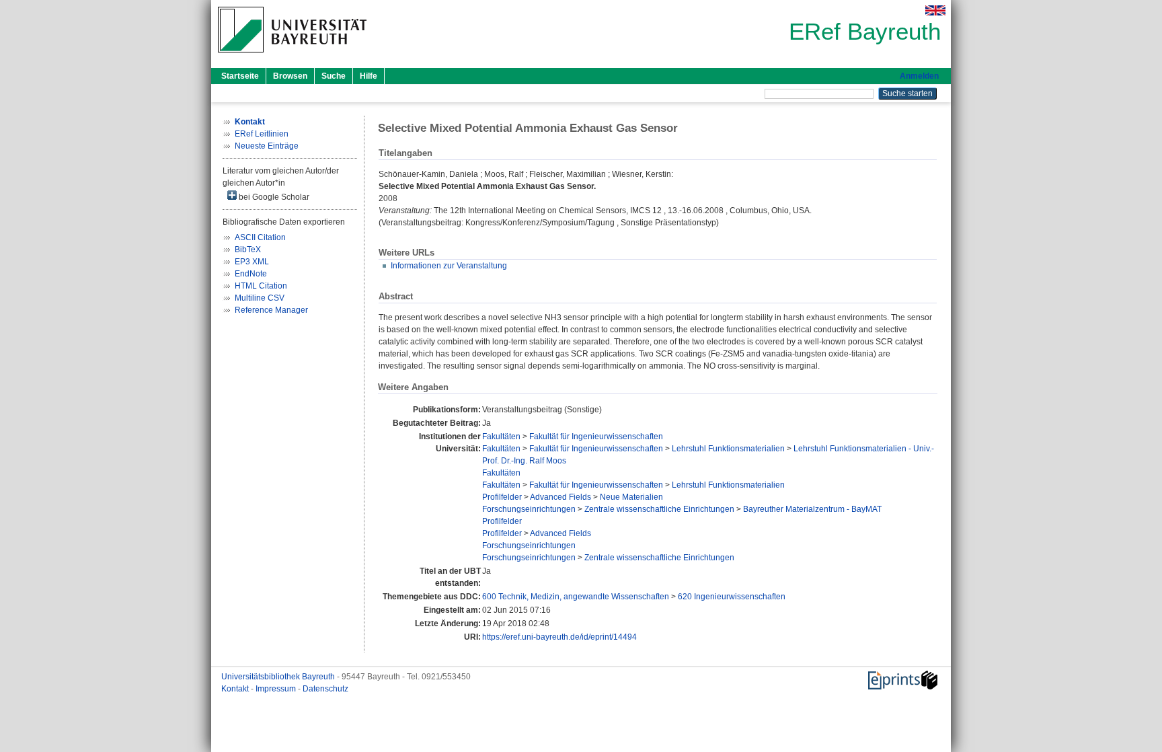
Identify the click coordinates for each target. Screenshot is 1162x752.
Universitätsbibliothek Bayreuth (279, 676)
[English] (935, 10)
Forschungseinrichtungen (529, 509)
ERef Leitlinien (261, 134)
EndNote (251, 273)
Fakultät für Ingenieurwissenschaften (596, 436)
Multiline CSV (259, 298)
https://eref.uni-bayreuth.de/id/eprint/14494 (559, 637)
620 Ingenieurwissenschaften (731, 596)
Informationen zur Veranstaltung (449, 265)
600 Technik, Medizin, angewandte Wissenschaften (575, 596)
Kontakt (236, 688)
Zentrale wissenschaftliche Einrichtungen (659, 509)
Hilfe (368, 76)
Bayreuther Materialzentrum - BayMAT (812, 509)
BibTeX (248, 249)
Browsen (290, 76)
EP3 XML (252, 261)
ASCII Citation (260, 237)
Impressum (277, 688)
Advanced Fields (560, 497)
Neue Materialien (631, 497)
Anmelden (919, 76)
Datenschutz (325, 688)
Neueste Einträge (267, 146)
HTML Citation (261, 286)
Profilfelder (502, 497)
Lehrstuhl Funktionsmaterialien (728, 448)
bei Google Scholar (273, 197)
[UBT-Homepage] (292, 56)
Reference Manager (271, 310)
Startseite (240, 76)
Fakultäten (501, 436)
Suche (333, 76)
